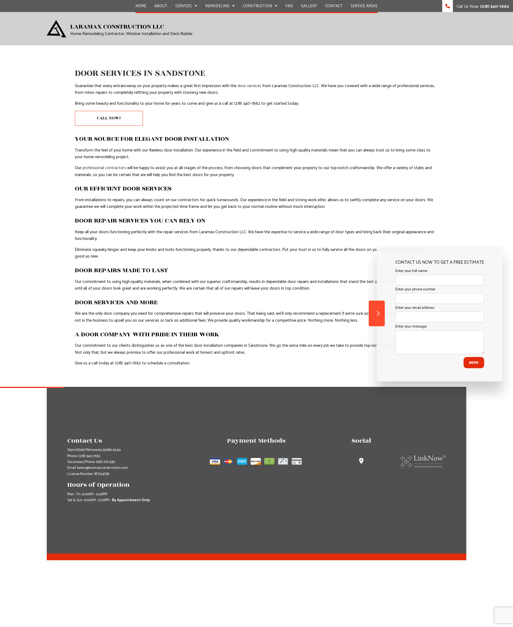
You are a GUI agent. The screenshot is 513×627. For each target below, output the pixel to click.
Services (183, 6)
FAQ (289, 6)
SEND (474, 362)
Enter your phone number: (415, 289)
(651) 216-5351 (105, 462)
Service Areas (364, 6)
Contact (334, 6)
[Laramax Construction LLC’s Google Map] (361, 461)
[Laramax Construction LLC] (56, 28)
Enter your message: (411, 326)
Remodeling (217, 6)
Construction (257, 6)
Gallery (309, 6)
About (160, 6)
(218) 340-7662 (89, 456)
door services (249, 85)
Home (140, 6)
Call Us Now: (482, 6)
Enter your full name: (411, 271)
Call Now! (109, 118)
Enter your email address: (415, 308)
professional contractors (104, 168)
